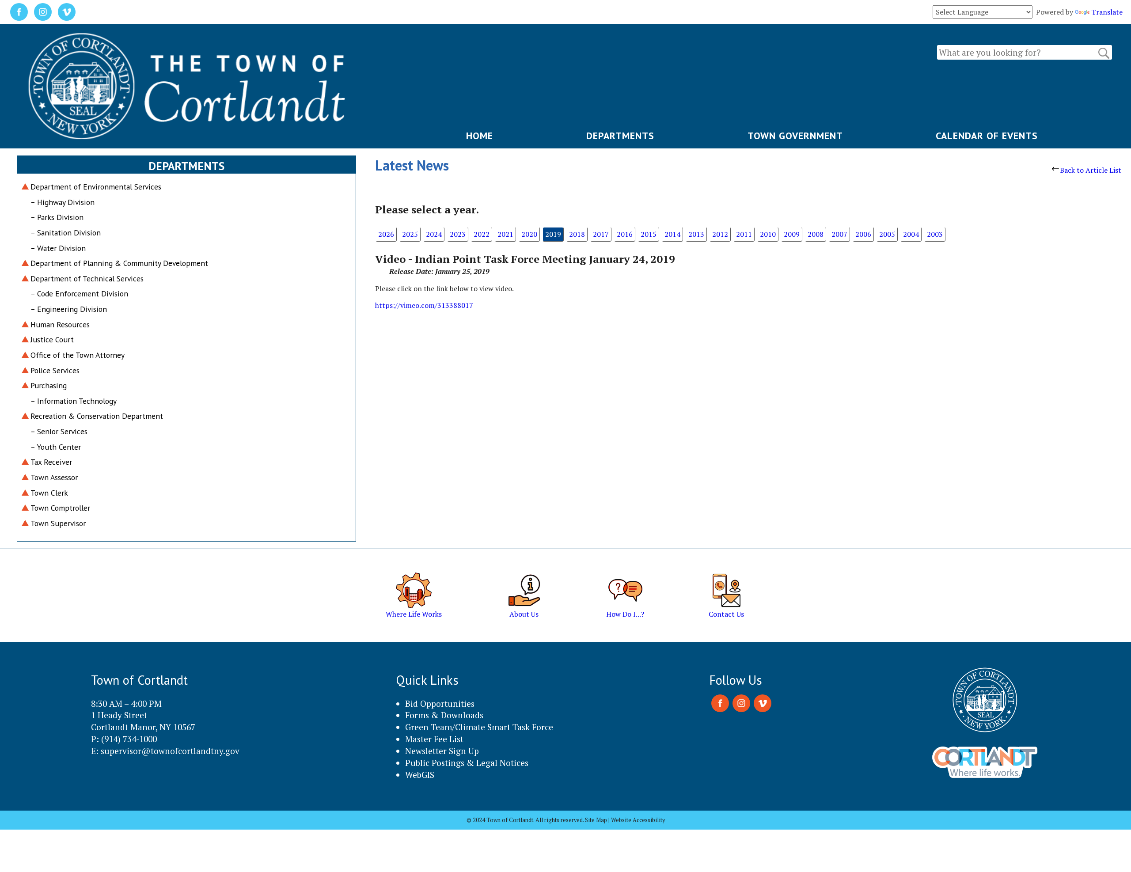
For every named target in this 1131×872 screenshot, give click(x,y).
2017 (601, 234)
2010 (768, 234)
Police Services (55, 370)
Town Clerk (49, 493)
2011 (744, 234)
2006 (863, 234)
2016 (625, 234)
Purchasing (48, 385)
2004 (911, 234)
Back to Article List (1090, 170)
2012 (720, 234)
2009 (792, 234)
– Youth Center (55, 447)
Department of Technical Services (87, 278)
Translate (1107, 12)
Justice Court (52, 339)
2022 (482, 234)
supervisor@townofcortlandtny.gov (170, 750)
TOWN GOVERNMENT (795, 135)
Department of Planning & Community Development (119, 263)
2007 (839, 234)
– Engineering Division (68, 309)
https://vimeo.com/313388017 (424, 305)
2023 (458, 234)
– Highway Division (62, 202)
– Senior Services (58, 431)
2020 (529, 234)
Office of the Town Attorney (77, 355)
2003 (935, 234)
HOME (479, 135)
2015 (649, 234)
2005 (887, 234)
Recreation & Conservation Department (96, 416)
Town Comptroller (60, 508)
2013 (696, 234)
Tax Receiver (51, 462)
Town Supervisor (58, 523)
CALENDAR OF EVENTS (987, 135)
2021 (505, 234)
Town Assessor (54, 477)
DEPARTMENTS (620, 135)
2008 (816, 234)
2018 (577, 234)
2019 (553, 234)
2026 (386, 234)
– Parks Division (56, 217)
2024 (434, 234)
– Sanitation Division (65, 232)
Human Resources (60, 324)
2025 (410, 234)
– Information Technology (73, 401)
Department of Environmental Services (95, 187)
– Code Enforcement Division (79, 293)
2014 (672, 234)
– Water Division (58, 248)
